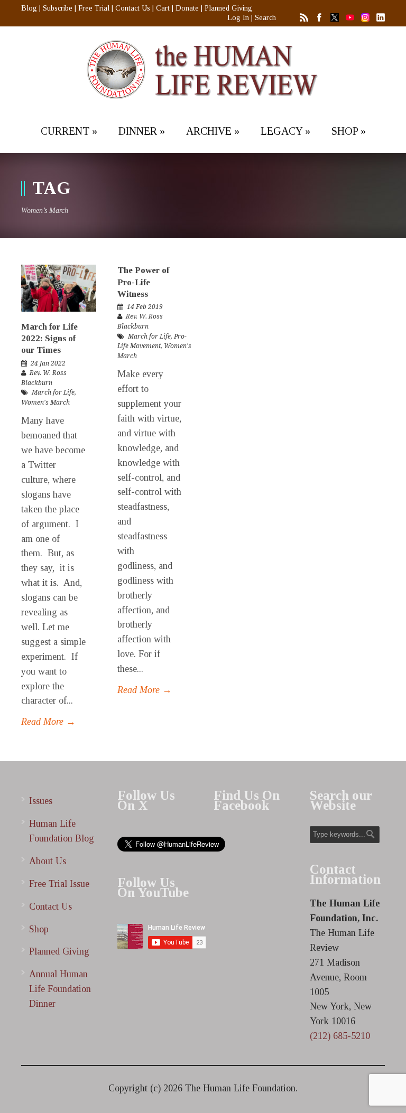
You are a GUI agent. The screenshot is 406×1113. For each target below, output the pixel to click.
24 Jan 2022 (48, 363)
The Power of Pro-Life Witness (143, 281)
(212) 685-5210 (340, 1036)
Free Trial (93, 8)
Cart (163, 8)
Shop (39, 929)
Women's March (45, 402)
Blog (29, 8)
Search (265, 18)
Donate (187, 8)
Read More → (48, 721)
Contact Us (132, 8)
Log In (238, 18)
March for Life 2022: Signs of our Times (49, 338)
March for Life (53, 392)
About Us (47, 861)
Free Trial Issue (59, 883)
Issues (40, 801)
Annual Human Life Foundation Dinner (60, 989)
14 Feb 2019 (145, 307)
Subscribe (57, 8)
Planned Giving (228, 8)
